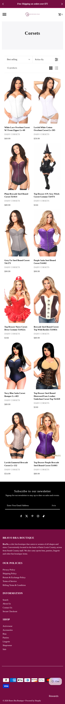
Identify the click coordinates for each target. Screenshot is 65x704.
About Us (7, 604)
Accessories (8, 630)
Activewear (7, 626)
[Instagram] (38, 516)
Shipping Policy (10, 573)
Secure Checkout (10, 611)
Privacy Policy (9, 570)
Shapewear (7, 645)
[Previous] (3, 4)
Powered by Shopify (33, 701)
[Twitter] (26, 516)
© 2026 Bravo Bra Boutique (13, 701)
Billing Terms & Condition (14, 585)
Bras (4, 634)
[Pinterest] (32, 516)
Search (5, 600)
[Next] (61, 4)
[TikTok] (43, 516)
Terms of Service (10, 581)
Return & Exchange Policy (14, 577)
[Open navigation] (10, 14)
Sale (4, 649)
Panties (6, 638)
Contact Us (7, 608)
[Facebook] (21, 516)
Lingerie (6, 642)
